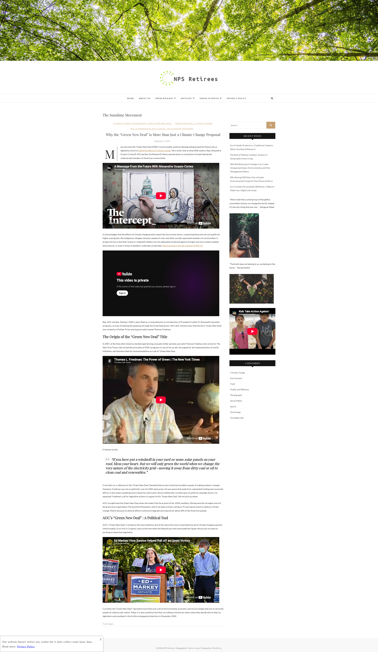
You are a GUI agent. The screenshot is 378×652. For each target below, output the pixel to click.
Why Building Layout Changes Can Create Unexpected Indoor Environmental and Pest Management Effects (250, 168)
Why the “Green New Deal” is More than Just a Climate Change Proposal (163, 134)
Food (232, 384)
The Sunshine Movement (180, 129)
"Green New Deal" (184, 123)
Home (130, 98)
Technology (235, 412)
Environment (139, 123)
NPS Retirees (113, 96)
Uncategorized (236, 417)
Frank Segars (108, 624)
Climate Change (122, 123)
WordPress (217, 648)
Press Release (164, 98)
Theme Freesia (193, 648)
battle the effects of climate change (155, 150)
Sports (233, 406)
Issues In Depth (209, 98)
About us (145, 98)
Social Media (236, 400)
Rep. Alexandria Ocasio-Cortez (148, 129)
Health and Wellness (160, 123)
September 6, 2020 (162, 141)
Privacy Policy (236, 98)
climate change (203, 123)
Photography (236, 395)
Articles (186, 98)
